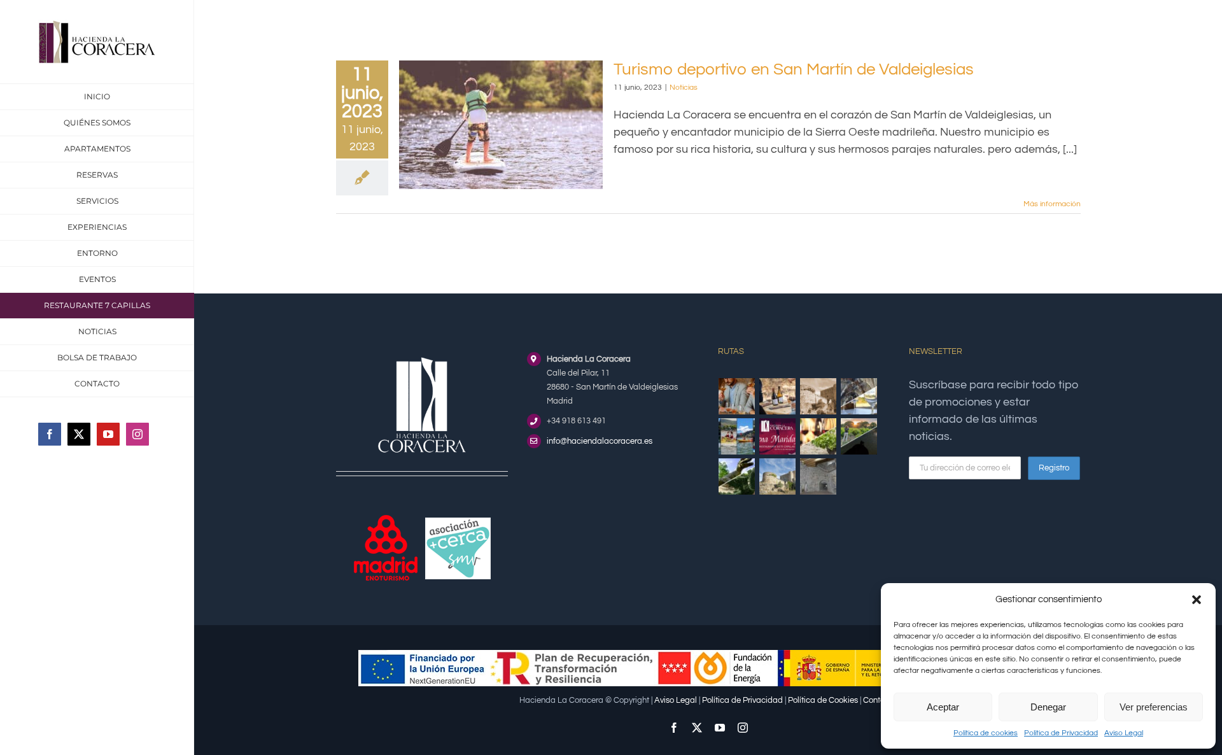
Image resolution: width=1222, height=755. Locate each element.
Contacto (880, 700)
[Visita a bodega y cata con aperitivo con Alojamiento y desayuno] (778, 396)
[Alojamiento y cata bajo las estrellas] (859, 436)
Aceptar (943, 707)
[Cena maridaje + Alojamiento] (778, 436)
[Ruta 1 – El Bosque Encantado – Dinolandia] (737, 476)
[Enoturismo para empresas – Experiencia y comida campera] (737, 396)
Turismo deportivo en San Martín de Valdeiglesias (794, 69)
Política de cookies (985, 733)
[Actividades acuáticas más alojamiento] (737, 436)
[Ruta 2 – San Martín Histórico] (778, 476)
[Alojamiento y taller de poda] (818, 436)
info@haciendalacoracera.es (599, 441)
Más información (1052, 204)
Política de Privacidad (1061, 733)
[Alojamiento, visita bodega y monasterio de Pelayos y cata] (859, 396)
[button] (1196, 599)
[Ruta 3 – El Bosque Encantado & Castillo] (818, 476)
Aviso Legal (1123, 733)
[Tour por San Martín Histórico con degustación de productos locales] (818, 396)
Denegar (1048, 707)
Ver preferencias (1154, 707)
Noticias (684, 87)
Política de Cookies (823, 700)
